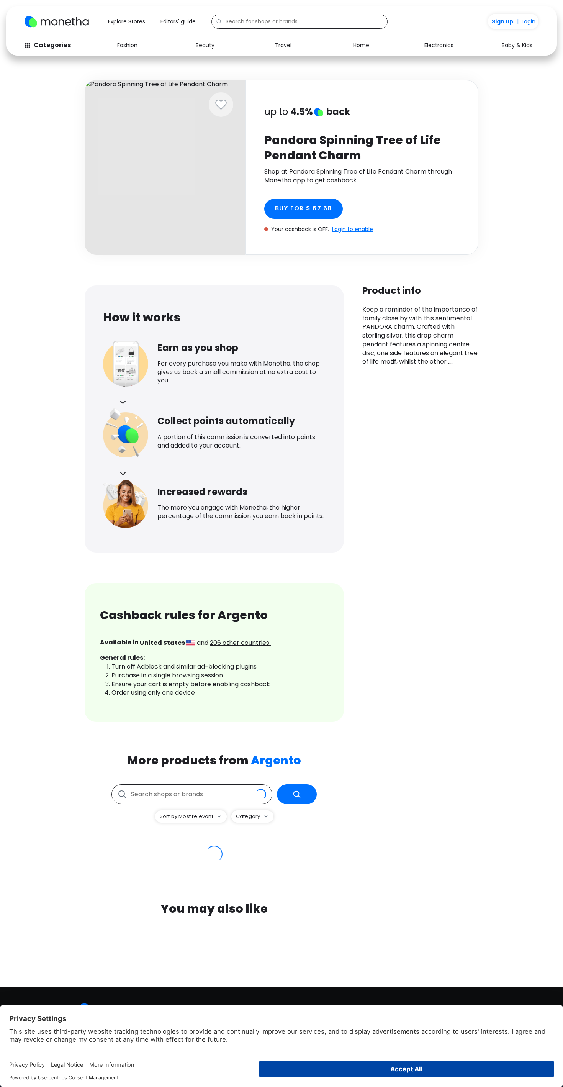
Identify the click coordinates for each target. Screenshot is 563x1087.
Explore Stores (126, 21)
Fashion (127, 45)
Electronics (438, 45)
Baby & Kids (517, 45)
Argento (276, 760)
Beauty (205, 45)
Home (361, 45)
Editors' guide (178, 21)
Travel (283, 45)
